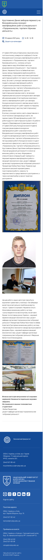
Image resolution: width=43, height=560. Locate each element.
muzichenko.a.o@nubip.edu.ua (14, 466)
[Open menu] (38, 12)
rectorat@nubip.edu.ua (11, 521)
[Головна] (4, 4)
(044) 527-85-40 (9, 462)
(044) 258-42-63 (9, 539)
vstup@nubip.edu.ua (10, 545)
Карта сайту (8, 499)
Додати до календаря (13, 41)
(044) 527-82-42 (9, 517)
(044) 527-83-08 (9, 541)
